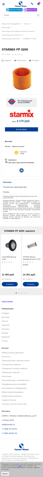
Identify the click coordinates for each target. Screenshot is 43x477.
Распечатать (21, 60)
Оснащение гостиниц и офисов (14, 368)
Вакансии (6, 337)
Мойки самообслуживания (12, 392)
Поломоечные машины (11, 364)
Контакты (5, 329)
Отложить (35, 60)
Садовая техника (9, 400)
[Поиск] (38, 15)
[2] (15, 54)
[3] (17, 54)
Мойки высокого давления (12, 353)
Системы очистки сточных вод (14, 404)
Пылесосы (6, 357)
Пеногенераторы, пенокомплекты (15, 380)
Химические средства (11, 372)
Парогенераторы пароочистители (15, 361)
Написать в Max (31, 9)
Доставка (5, 317)
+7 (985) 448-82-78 (9, 433)
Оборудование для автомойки (14, 384)
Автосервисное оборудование (14, 388)
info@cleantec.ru (8, 425)
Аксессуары (7, 376)
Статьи (4, 341)
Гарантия (5, 325)
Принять (5, 474)
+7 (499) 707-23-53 (9, 429)
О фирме (5, 313)
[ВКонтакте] (21, 170)
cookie (19, 466)
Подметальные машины (12, 396)
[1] (13, 54)
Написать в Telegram (15, 9)
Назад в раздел (7, 301)
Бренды (5, 333)
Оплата (5, 321)
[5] (21, 54)
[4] (19, 54)
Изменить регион (18, 146)
